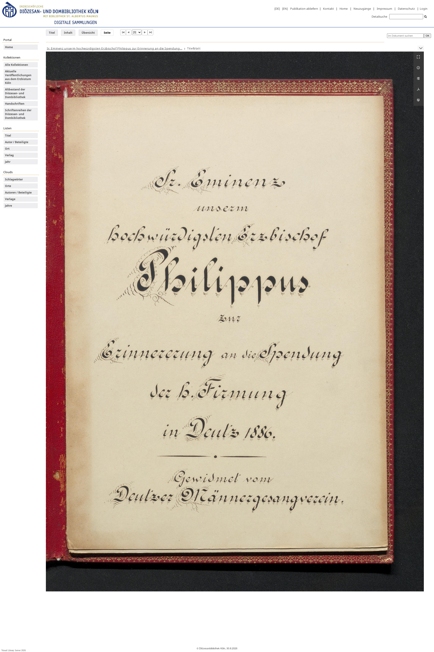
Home (344, 9)
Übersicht (88, 33)
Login (423, 9)
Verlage (10, 199)
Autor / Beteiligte (16, 142)
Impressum (384, 9)
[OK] (425, 16)
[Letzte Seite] (150, 32)
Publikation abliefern (304, 9)
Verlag (9, 155)
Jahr (7, 162)
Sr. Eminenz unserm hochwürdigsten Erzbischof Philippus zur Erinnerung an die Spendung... (114, 48)
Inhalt (68, 33)
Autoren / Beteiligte (18, 192)
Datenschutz (406, 9)
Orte (8, 186)
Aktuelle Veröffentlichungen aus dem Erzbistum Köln (18, 77)
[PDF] (418, 89)
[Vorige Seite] (129, 32)
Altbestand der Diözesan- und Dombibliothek (15, 93)
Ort (7, 149)
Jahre (8, 206)
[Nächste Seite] (145, 32)
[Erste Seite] (123, 32)
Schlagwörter (14, 179)
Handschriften (14, 104)
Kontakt (328, 9)
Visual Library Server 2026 (13, 650)
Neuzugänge (362, 9)
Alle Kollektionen (16, 65)
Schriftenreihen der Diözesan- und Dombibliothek (18, 114)
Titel (52, 33)
